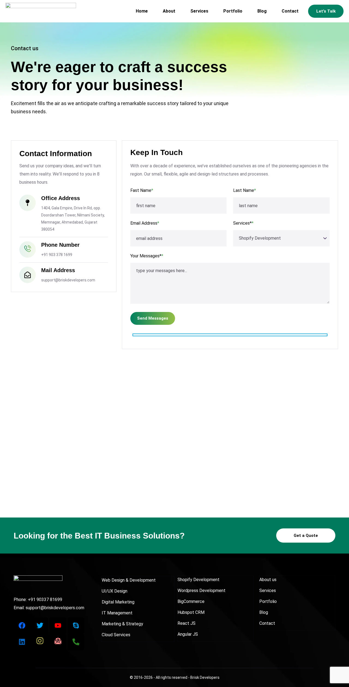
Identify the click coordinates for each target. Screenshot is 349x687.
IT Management (117, 612)
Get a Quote (306, 535)
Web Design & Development (129, 580)
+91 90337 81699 (45, 599)
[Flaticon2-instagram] (40, 642)
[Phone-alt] (76, 642)
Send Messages (152, 318)
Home (142, 11)
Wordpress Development (201, 590)
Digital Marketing (118, 602)
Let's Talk (326, 11)
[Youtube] (58, 625)
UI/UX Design (114, 591)
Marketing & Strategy (122, 623)
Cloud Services (116, 634)
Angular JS (187, 634)
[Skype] (76, 625)
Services (199, 11)
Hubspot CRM (190, 612)
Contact (290, 11)
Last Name (244, 190)
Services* (243, 223)
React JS (186, 623)
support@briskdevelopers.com (55, 607)
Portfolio (232, 11)
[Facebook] (22, 625)
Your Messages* (146, 255)
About (169, 11)
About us (267, 579)
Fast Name (141, 190)
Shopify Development (198, 579)
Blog (262, 11)
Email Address (144, 223)
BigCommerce (190, 601)
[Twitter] (40, 625)
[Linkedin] (22, 642)
